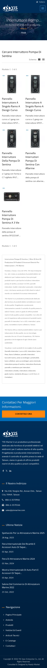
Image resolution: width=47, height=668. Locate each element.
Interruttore (32, 351)
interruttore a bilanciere (27, 371)
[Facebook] (3, 471)
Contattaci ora (23, 414)
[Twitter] (7, 471)
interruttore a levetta (12, 371)
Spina (38, 351)
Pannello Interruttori (12, 351)
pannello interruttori (28, 354)
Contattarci (8, 377)
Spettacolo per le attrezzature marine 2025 (23, 533)
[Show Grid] (39, 59)
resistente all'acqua (21, 374)
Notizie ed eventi (13, 630)
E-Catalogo (11, 641)
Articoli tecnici (12, 636)
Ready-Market (34, 665)
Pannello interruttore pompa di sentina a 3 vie (10, 217)
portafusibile (34, 358)
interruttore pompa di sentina (15, 364)
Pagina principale (13, 615)
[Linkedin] (10, 471)
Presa (6, 354)
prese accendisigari (23, 358)
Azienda (9, 620)
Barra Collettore (14, 354)
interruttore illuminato (33, 364)
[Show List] (43, 59)
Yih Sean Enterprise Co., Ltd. (30, 659)
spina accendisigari (22, 361)
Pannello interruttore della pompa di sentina (11, 158)
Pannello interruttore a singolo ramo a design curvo (11, 104)
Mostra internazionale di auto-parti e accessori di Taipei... (20, 571)
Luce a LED (23, 351)
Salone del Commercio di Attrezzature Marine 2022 (21, 586)
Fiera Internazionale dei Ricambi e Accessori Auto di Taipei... (18, 545)
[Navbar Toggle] (42, 8)
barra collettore (10, 361)
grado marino (9, 374)
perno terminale (35, 361)
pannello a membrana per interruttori (17, 367)
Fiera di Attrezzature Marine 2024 (18, 558)
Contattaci (10, 646)
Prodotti (9, 625)
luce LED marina (10, 358)
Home (23, 33)
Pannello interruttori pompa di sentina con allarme (32, 160)
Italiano (42, 2)
